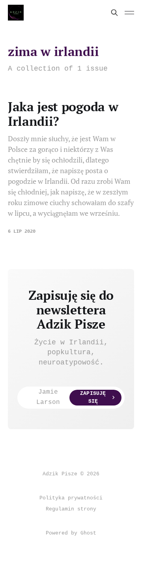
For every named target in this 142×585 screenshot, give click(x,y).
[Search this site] (114, 13)
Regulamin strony (71, 509)
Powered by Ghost (71, 533)
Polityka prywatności (71, 498)
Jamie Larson (71, 397)
